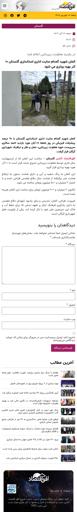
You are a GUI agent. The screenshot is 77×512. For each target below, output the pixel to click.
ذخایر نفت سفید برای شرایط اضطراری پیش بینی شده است (30, 449)
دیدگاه (70, 244)
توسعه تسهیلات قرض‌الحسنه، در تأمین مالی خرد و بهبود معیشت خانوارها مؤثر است (30, 402)
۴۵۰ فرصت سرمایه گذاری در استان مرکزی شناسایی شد (32, 458)
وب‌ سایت (69, 319)
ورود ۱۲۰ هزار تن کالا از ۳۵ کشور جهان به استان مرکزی (32, 439)
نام (72, 290)
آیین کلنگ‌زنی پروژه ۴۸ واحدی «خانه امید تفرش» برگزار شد (30, 393)
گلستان (38, 26)
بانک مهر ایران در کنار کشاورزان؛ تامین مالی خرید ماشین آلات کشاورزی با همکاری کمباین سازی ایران (30, 411)
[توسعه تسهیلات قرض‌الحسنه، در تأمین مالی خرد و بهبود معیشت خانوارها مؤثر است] (68, 403)
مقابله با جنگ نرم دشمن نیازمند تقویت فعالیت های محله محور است (30, 374)
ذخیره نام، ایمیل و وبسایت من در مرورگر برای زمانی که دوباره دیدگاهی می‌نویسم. (40, 339)
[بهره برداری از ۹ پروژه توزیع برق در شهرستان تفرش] (68, 384)
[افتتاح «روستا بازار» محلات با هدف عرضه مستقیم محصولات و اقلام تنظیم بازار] (68, 431)
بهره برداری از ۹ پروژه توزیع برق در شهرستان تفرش (34, 383)
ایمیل (71, 304)
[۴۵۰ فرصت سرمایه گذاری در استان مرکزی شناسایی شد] (68, 459)
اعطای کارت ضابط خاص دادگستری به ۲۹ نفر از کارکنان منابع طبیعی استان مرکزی (30, 421)
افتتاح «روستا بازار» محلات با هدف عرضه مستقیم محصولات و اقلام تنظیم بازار (30, 430)
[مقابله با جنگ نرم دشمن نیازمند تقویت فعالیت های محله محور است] (68, 375)
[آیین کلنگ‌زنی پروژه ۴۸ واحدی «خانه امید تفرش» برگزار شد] (68, 393)
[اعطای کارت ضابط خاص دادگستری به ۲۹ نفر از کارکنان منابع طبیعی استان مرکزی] (68, 421)
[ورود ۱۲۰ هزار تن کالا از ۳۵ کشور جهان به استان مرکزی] (68, 440)
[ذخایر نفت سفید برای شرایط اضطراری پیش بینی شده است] (68, 449)
